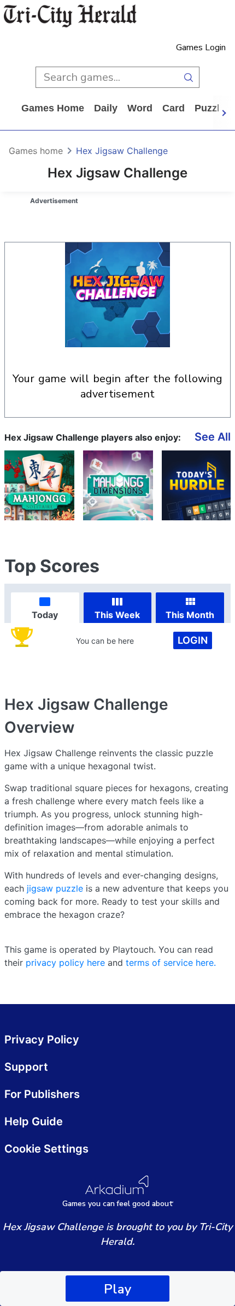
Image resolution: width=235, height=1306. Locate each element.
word (139, 108)
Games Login (201, 47)
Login (193, 640)
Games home (52, 108)
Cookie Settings (46, 1148)
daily (106, 108)
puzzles (213, 108)
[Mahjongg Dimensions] (118, 485)
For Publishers (42, 1094)
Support (26, 1066)
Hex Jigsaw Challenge (122, 150)
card (173, 108)
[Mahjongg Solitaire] (39, 485)
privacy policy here (65, 962)
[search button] (188, 77)
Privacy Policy (41, 1039)
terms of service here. (171, 962)
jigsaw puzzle (55, 888)
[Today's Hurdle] (197, 485)
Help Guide (33, 1121)
